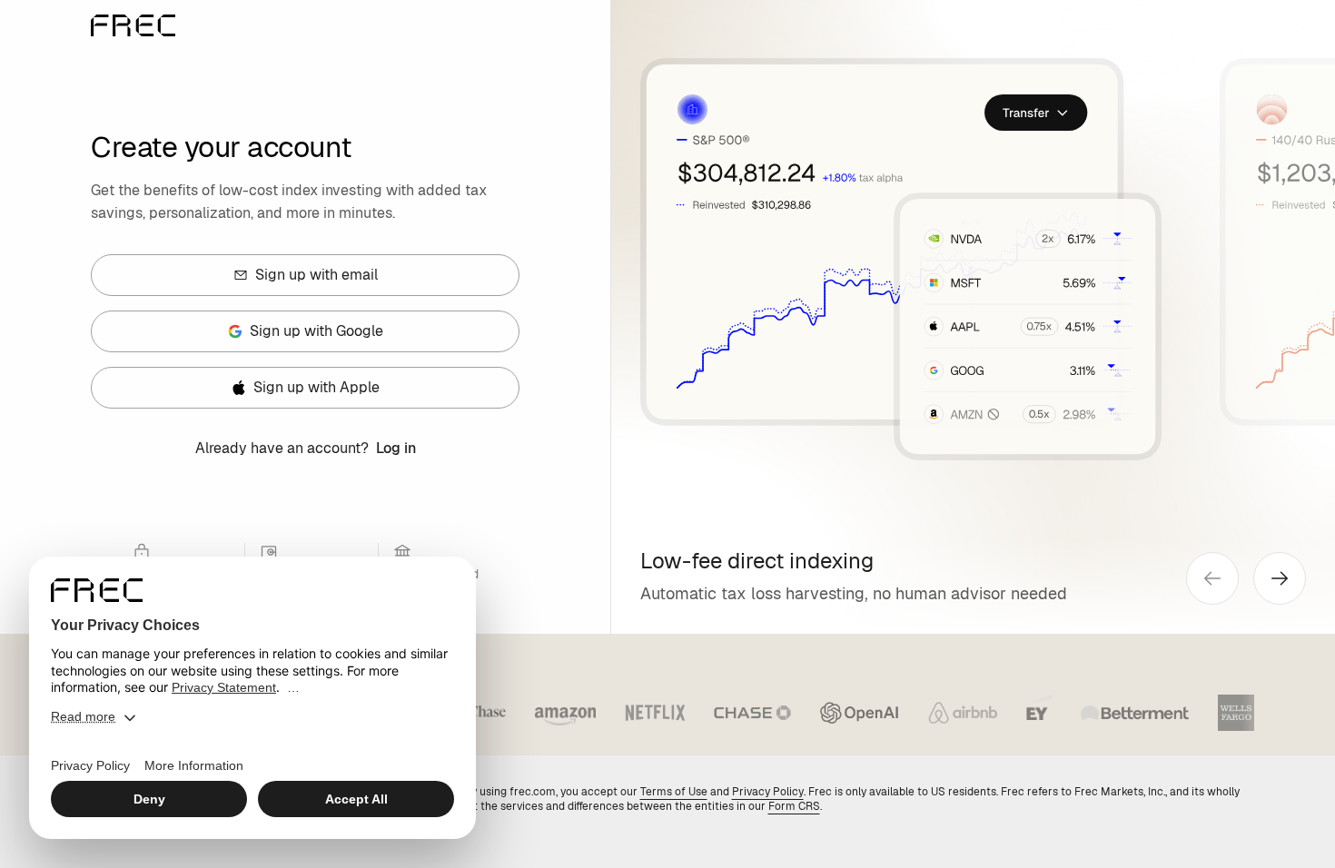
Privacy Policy (768, 791)
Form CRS (794, 806)
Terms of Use (673, 791)
